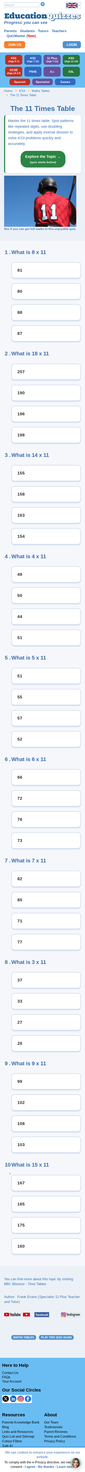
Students (27, 31)
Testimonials (53, 1427)
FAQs (6, 1377)
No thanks (46, 1467)
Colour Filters (12, 1441)
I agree (30, 1467)
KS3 (22, 91)
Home (8, 91)
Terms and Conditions (60, 1436)
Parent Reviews (55, 1432)
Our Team (51, 1422)
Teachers (59, 31)
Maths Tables (41, 91)
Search (43, 4)
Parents (10, 31)
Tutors (43, 31)
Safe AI (7, 1446)
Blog (5, 1427)
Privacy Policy (54, 1441)
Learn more (66, 1467)
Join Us (14, 44)
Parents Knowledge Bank (20, 1422)
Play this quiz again (56, 1337)
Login (72, 44)
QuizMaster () (21, 36)
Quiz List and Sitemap (18, 1436)
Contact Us (10, 1373)
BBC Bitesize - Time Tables (25, 1284)
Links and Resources (17, 1432)
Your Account (11, 1381)
